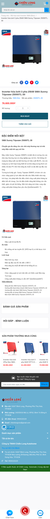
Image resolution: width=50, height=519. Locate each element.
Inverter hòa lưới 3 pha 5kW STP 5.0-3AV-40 (28, 362)
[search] (46, 10)
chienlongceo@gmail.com (20, 423)
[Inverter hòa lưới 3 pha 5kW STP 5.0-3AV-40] (29, 348)
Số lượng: (6, 108)
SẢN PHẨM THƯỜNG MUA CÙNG (19, 335)
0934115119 (21, 419)
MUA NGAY (25, 116)
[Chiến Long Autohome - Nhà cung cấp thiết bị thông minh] (25, 4)
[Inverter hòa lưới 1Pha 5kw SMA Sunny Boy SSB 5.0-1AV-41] (11, 348)
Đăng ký (44, 384)
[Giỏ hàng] (44, 3)
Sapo (25, 469)
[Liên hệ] (10, 513)
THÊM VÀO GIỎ (25, 124)
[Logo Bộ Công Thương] (8, 427)
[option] (25, 49)
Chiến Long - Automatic (28, 467)
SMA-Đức (17, 98)
